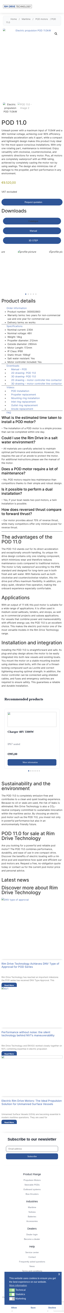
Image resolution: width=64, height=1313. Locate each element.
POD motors (41, 19)
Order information (17, 308)
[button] (56, 33)
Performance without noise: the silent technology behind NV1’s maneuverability (27, 1034)
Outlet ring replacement (24, 405)
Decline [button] (52, 1307)
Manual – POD (19, 369)
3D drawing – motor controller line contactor (36, 383)
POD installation (20, 390)
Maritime (26, 19)
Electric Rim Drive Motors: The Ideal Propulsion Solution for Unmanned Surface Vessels (31, 1102)
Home (14, 19)
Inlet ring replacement (23, 401)
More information (30, 762)
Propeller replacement (23, 394)
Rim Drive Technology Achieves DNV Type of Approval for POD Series (30, 965)
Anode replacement (22, 408)
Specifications (14, 326)
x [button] (59, 1274)
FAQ (9, 412)
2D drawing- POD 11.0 (23, 372)
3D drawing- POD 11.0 (23, 376)
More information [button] (18, 1285)
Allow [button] (14, 1307)
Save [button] (33, 1307)
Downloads (13, 365)
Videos (10, 387)
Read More (9, 985)
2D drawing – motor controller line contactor (36, 380)
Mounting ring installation (25, 398)
